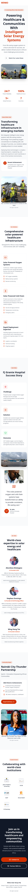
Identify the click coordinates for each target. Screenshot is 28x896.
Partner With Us (15, 866)
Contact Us (15, 860)
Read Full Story (7, 702)
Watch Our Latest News (16, 58)
